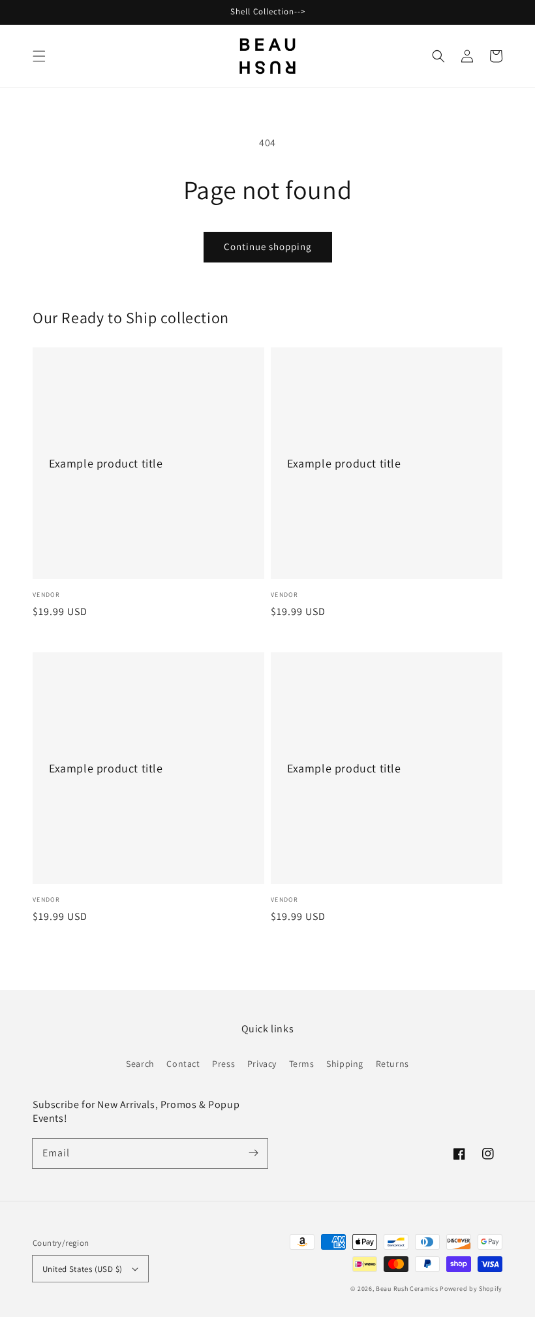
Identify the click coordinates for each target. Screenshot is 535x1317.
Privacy (262, 1064)
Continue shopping (268, 246)
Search (140, 1064)
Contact (183, 1064)
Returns (392, 1064)
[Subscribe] (253, 1153)
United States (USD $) (82, 1269)
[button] (39, 56)
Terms (301, 1064)
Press (223, 1064)
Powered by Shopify (471, 1288)
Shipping (344, 1064)
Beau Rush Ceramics (407, 1288)
